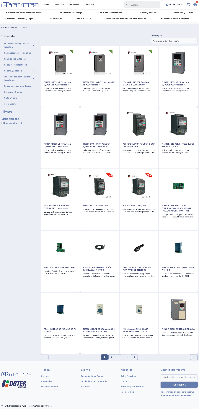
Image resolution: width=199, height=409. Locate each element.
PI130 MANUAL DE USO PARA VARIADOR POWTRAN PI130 (135, 330)
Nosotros (59, 4)
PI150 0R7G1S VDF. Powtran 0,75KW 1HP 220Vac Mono (57, 207)
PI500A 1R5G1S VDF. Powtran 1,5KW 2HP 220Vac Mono (175, 83)
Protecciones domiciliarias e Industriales (126, 18)
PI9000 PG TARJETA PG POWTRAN (59, 267)
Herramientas (55, 18)
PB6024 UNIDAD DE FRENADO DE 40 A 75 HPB (178, 268)
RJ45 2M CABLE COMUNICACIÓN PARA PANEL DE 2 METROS (137, 268)
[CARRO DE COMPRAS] (195, 5)
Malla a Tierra (84, 18)
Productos (74, 4)
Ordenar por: (156, 35)
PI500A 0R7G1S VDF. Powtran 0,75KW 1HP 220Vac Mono (57, 145)
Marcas (13, 27)
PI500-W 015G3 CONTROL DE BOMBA (178, 329)
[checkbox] (2, 123)
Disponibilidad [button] (10, 119)
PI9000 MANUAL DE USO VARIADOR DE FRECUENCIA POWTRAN (99, 330)
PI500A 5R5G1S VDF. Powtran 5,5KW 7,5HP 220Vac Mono (57, 83)
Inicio (46, 4)
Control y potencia (148, 12)
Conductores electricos (110, 12)
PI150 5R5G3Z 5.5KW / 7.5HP (96, 205)
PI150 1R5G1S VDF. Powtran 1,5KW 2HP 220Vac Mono (178, 145)
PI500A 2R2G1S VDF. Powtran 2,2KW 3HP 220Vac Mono (136, 83)
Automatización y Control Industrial (24, 12)
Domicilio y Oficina (183, 12)
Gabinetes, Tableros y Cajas (19, 18)
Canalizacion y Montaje (70, 12)
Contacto (89, 4)
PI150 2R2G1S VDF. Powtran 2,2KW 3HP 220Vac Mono (139, 145)
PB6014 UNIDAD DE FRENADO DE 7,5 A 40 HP (60, 330)
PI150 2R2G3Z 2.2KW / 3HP (134, 205)
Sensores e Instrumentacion (175, 18)
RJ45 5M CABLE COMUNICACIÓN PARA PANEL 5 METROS (97, 268)
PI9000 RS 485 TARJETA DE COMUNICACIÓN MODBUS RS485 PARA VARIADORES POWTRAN (176, 208)
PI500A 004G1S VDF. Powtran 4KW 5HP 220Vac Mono (98, 83)
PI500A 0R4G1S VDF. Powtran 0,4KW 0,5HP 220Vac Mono (96, 145)
